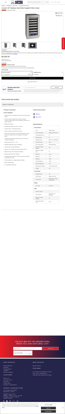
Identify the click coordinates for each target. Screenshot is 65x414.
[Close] (63, 407)
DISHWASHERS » (7, 369)
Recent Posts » (37, 365)
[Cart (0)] (59, 2)
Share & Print (59, 13)
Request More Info (33, 81)
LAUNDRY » (6, 370)
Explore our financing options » (42, 375)
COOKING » (6, 367)
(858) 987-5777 (12, 394)
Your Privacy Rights (48, 404)
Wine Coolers (15, 5)
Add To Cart (33, 78)
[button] (6, 2)
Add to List (60, 15)
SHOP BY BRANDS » (8, 372)
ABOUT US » (6, 378)
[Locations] (55, 2)
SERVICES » (6, 381)
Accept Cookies (48, 411)
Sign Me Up (50, 348)
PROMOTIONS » (7, 383)
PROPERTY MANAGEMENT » (10, 384)
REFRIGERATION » (8, 365)
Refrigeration (9, 5)
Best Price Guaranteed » (40, 373)
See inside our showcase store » (42, 371)
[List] (54, 2)
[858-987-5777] (57, 2)
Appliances (4, 5)
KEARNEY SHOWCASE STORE (13, 388)
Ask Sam (57, 87)
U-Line (7, 59)
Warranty (38, 114)
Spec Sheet (38, 117)
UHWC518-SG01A (8, 60)
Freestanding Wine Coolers (24, 5)
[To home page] (17, 2)
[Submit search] (47, 2)
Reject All (48, 408)
